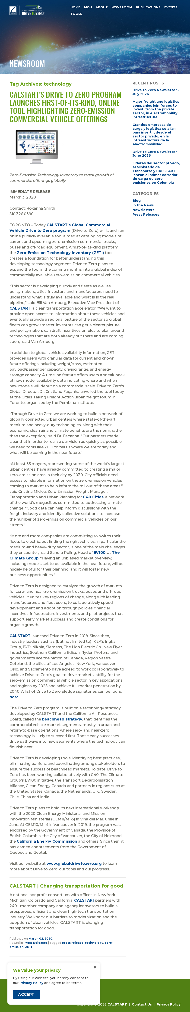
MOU (88, 7)
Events (170, 7)
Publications (148, 7)
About (102, 7)
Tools (76, 14)
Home (75, 7)
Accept (26, 994)
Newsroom (121, 7)
